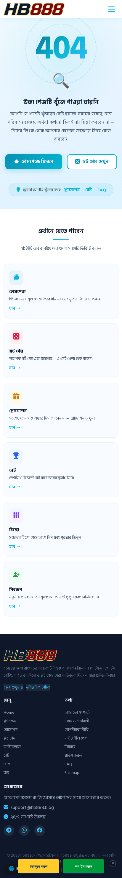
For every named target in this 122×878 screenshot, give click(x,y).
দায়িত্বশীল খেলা (77, 738)
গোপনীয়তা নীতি (77, 729)
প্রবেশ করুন (73, 755)
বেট (88, 190)
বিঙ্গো (8, 764)
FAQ (101, 190)
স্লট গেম (9, 738)
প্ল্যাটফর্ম (10, 721)
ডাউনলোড (12, 746)
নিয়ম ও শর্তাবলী (77, 721)
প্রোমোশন (71, 190)
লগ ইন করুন (83, 866)
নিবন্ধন (70, 746)
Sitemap (72, 772)
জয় (6, 772)
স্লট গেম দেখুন (95, 161)
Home (9, 712)
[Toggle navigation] (111, 9)
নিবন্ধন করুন (38, 866)
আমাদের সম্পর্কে (77, 712)
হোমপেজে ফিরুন (37, 161)
